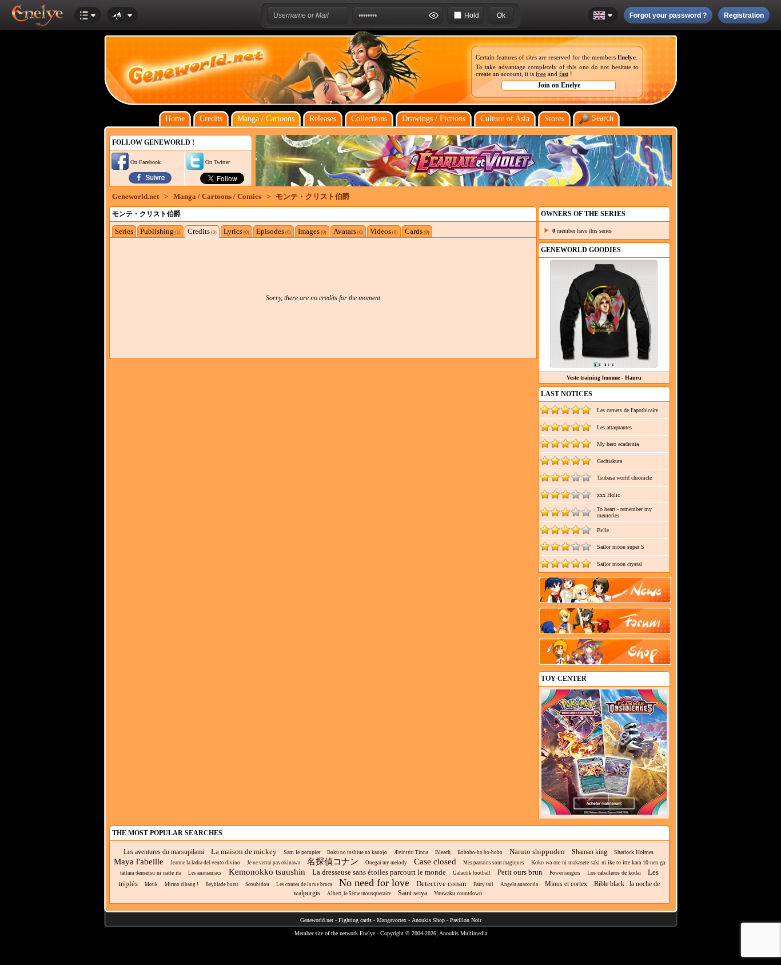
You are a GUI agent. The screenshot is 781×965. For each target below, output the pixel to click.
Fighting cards (355, 920)
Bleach (443, 852)
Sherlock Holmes (634, 852)
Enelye (626, 57)
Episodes (273, 231)
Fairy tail (483, 884)
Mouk (151, 884)
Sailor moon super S (620, 547)
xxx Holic (608, 495)
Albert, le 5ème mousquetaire (359, 893)
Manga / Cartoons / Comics (217, 196)
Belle (603, 530)
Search (601, 118)
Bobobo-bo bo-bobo (480, 852)
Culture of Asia (504, 118)
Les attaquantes (614, 427)
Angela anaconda (519, 884)
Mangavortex (392, 920)
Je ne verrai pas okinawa (273, 863)
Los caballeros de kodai (614, 873)
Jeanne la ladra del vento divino (205, 863)
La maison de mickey (244, 851)
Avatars (348, 231)
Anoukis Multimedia (463, 933)
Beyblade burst (221, 884)
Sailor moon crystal (619, 564)
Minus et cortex (566, 884)
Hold (471, 15)
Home (175, 118)
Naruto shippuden (537, 851)
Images (312, 231)
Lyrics (236, 231)
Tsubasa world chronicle (624, 477)
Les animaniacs (205, 873)
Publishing (160, 231)
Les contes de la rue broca (304, 884)
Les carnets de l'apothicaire (627, 410)
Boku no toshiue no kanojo (357, 852)
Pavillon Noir (465, 920)
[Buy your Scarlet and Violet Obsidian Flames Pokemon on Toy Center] (604, 813)
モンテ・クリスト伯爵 (313, 196)
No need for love (374, 882)
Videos (384, 231)
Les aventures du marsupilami (163, 852)
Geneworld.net (135, 196)
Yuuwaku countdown (458, 893)
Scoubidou (257, 884)
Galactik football (472, 873)
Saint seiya (412, 893)
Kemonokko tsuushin (267, 871)
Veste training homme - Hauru (604, 377)
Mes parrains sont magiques (493, 863)
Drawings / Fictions (433, 118)
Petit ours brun (520, 872)
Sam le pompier (302, 852)
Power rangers (564, 873)
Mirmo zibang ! (181, 884)
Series (124, 231)
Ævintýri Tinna (411, 852)
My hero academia (618, 444)
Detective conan (441, 883)
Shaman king (589, 852)
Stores (554, 118)
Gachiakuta (609, 461)
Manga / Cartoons (265, 118)
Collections (369, 118)
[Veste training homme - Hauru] (603, 365)
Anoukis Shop (428, 920)
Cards (417, 231)
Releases (322, 118)
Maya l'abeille (139, 861)
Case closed (435, 861)
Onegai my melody (386, 863)
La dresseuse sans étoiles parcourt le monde (379, 872)
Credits (211, 118)
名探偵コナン (332, 861)
